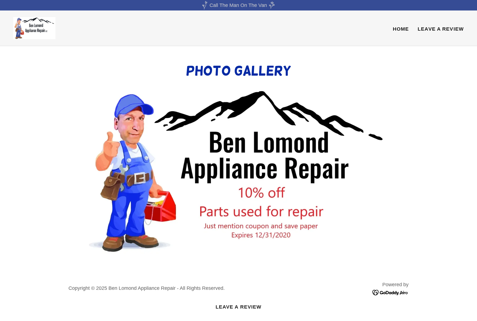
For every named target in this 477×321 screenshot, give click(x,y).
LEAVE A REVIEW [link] (441, 29)
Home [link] (401, 29)
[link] (34, 28)
